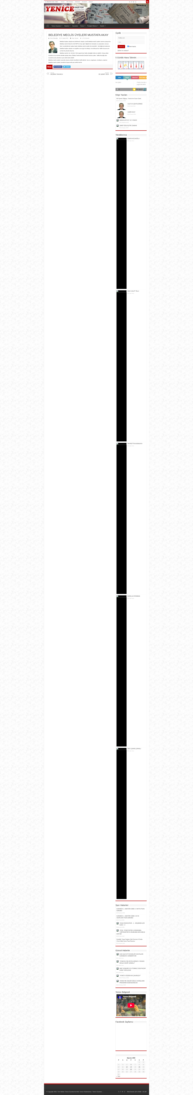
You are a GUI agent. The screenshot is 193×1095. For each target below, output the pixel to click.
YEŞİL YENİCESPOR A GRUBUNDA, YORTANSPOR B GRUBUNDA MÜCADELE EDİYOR (131, 932)
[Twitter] (133, 2)
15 (139, 1067)
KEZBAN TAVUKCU (56, 73)
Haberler (66, 26)
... (103, 1091)
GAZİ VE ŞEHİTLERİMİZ (135, 104)
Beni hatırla (132, 46)
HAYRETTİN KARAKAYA (135, 443)
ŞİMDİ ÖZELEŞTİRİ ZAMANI (128, 125)
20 (131, 1069)
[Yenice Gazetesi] (96, 13)
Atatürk (102, 26)
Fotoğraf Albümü (92, 26)
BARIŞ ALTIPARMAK (134, 596)
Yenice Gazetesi (56, 26)
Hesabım (84, 2)
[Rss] (130, 2)
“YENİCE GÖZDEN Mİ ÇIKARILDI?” (130, 975)
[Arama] (147, 1)
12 (127, 1067)
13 (131, 1067)
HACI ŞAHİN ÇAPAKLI (134, 748)
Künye (62, 2)
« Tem (118, 1076)
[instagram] (135, 2)
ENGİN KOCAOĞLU (133, 138)
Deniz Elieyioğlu (54, 38)
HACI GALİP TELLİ (133, 291)
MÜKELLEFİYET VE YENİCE (128, 120)
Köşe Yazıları (75, 38)
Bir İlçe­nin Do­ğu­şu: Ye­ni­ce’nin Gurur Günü (129, 98)
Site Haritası (69, 2)
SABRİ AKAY (131, 112)
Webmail (77, 2)
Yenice (82, 26)
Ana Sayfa (47, 26)
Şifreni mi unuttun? (123, 50)
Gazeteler (75, 26)
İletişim (91, 2)
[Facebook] (131, 2)
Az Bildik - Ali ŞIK (141, 1091)
